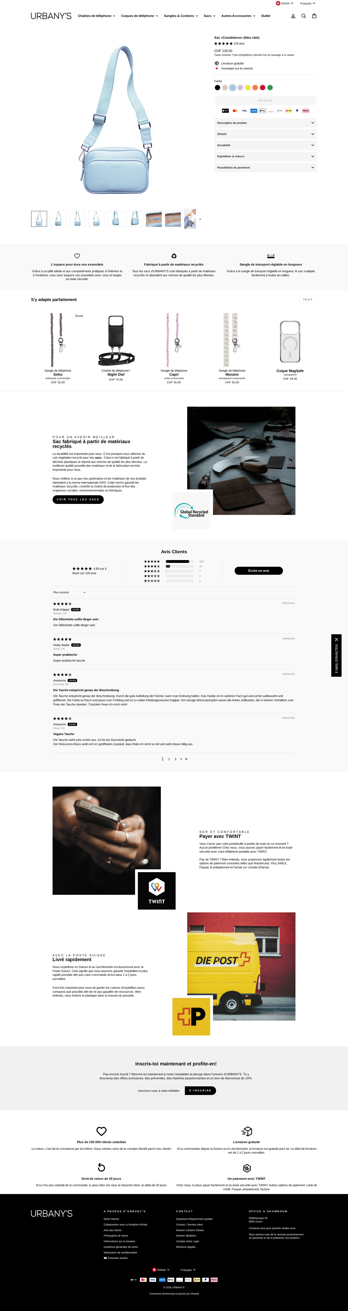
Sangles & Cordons (179, 16)
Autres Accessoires (236, 16)
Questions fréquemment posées (194, 1218)
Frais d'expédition (242, 54)
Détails (222, 133)
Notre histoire (111, 1218)
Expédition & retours (230, 156)
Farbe (218, 81)
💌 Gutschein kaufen (116, 1257)
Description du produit (231, 122)
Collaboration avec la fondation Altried (125, 1224)
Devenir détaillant (186, 1235)
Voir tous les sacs (78, 499)
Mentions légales (186, 1246)
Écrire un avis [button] (258, 570)
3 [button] (175, 759)
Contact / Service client (189, 1224)
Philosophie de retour (116, 1235)
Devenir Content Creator (190, 1230)
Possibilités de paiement (233, 167)
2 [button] (169, 759)
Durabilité (223, 145)
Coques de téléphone (138, 16)
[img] (62, 603)
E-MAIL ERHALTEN (336, 658)
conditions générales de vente (121, 1246)
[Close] (336, 639)
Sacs (208, 16)
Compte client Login (187, 1241)
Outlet (265, 16)
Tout (308, 299)
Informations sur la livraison (119, 1241)
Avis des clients (112, 1230)
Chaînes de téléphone (95, 16)
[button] (223, 43)
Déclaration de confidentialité (120, 1252)
